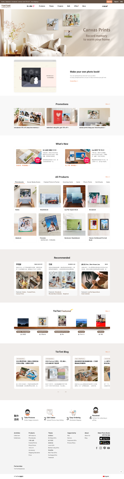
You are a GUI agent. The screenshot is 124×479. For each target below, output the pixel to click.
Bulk (68, 6)
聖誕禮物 (50, 450)
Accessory (32, 450)
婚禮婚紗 (50, 435)
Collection (17, 435)
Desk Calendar (85, 294)
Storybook (58, 292)
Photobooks (32, 438)
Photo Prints (32, 445)
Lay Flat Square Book (94, 292)
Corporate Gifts (72, 440)
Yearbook (51, 457)
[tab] (42, 6)
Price (30, 455)
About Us (87, 435)
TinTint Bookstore (19, 468)
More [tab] (84, 6)
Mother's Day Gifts (53, 447)
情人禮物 (29, 6)
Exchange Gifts (52, 455)
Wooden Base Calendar (55, 294)
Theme (51, 6)
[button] (23, 320)
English (107, 476)
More (107, 104)
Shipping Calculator (34, 452)
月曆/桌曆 (31, 440)
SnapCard (66, 294)
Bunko (24, 292)
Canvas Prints (20, 294)
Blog (86, 438)
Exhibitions (17, 438)
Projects (60, 6)
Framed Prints (31, 292)
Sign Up (109, 1)
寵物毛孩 (50, 443)
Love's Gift (51, 445)
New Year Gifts (52, 452)
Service (69, 438)
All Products (32, 435)
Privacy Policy (71, 443)
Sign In (116, 1)
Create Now (73, 81)
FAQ (121, 1)
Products (42, 6)
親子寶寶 (50, 440)
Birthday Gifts (52, 438)
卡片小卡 (31, 447)
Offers (76, 6)
